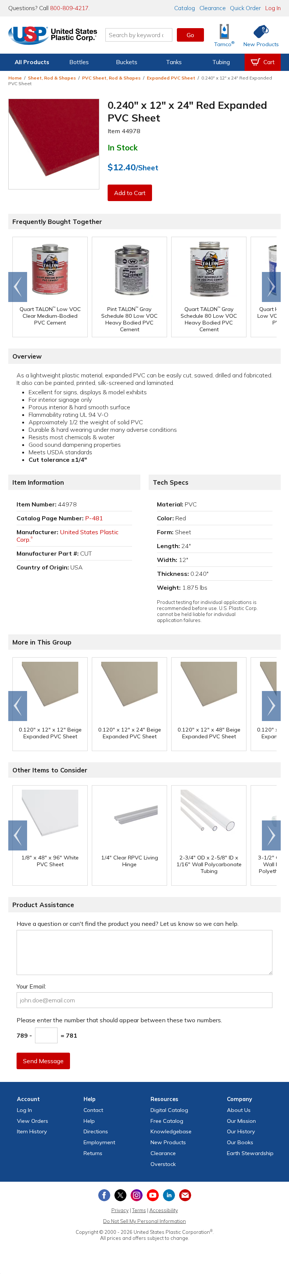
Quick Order (245, 8)
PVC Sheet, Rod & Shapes (111, 78)
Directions (96, 1131)
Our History (241, 1131)
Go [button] (190, 35)
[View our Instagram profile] (136, 1195)
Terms (139, 1210)
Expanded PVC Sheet (171, 78)
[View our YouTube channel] (152, 1195)
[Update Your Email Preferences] (185, 1195)
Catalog (184, 8)
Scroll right (271, 286)
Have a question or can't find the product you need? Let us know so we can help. (128, 923)
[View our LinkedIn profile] (168, 1195)
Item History (32, 1131)
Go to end (18, 286)
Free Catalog (167, 1121)
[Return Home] (52, 36)
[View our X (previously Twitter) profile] (120, 1195)
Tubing (221, 62)
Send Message (43, 1061)
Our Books (240, 1142)
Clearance (212, 8)
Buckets (126, 62)
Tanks (174, 62)
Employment (99, 1142)
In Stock (123, 147)
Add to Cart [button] (130, 193)
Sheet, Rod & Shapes (52, 78)
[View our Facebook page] (104, 1195)
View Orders (32, 1121)
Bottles (79, 62)
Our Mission (241, 1121)
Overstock (163, 1164)
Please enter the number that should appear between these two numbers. (119, 1020)
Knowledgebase (171, 1131)
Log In (273, 8)
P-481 (94, 518)
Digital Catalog (169, 1110)
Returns (93, 1153)
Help (89, 1121)
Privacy (120, 1210)
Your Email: (31, 986)
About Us (239, 1110)
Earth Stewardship (250, 1153)
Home (15, 78)
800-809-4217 (69, 8)
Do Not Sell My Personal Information (144, 1221)
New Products (168, 1142)
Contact (93, 1110)
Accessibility (163, 1210)
